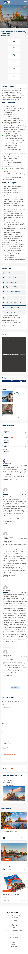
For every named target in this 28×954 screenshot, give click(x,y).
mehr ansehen (14, 687)
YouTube (14, 946)
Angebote (5, 835)
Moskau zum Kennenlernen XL (11, 863)
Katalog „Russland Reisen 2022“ (11, 894)
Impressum (14, 924)
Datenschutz (14, 925)
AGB (14, 927)
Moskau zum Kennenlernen (10, 831)
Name (3, 732)
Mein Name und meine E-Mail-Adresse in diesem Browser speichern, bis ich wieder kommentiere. (14, 741)
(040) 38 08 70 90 (7, 780)
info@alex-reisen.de (8, 785)
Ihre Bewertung (6, 707)
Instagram (14, 944)
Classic (10, 835)
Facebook (14, 942)
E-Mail (4, 723)
